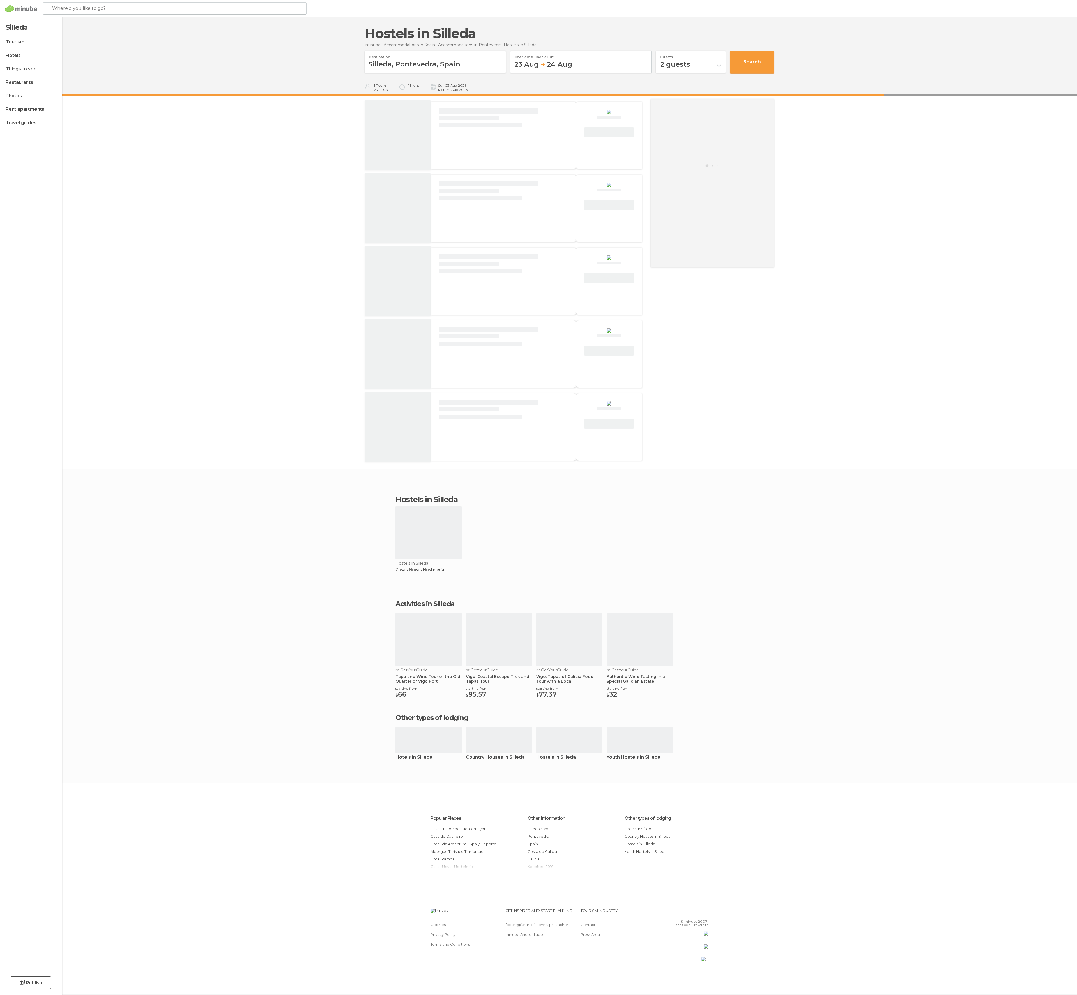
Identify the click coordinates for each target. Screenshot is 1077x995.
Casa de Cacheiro (447, 836)
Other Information (546, 818)
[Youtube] (704, 913)
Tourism (15, 42)
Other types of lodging (648, 818)
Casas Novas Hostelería (419, 569)
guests (666, 55)
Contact (588, 924)
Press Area (590, 934)
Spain (533, 844)
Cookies (438, 924)
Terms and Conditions (450, 944)
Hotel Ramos (442, 859)
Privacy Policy (443, 934)
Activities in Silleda (425, 604)
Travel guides (21, 122)
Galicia (534, 859)
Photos (14, 95)
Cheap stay (538, 829)
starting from (406, 688)
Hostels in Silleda (556, 757)
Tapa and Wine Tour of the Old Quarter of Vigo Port (427, 679)
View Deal (609, 132)
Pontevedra (538, 836)
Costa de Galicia (542, 851)
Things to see (21, 68)
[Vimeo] (695, 913)
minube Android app (524, 934)
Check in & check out (534, 55)
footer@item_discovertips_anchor (536, 924)
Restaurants (19, 82)
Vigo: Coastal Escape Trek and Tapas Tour (497, 679)
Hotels (13, 55)
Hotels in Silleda (413, 757)
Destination (379, 55)
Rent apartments (25, 109)
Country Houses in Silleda (495, 757)
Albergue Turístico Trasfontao (457, 851)
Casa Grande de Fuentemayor (458, 829)
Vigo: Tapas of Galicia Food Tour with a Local (564, 679)
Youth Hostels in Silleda (634, 757)
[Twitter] (685, 913)
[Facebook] (676, 913)
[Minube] (21, 9)
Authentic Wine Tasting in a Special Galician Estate (636, 679)
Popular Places (446, 818)
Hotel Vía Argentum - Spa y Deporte (463, 844)
